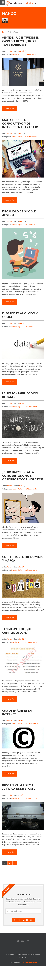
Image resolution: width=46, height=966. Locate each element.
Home (4, 32)
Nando (9, 51)
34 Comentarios (31, 54)
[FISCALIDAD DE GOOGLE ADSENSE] (23, 253)
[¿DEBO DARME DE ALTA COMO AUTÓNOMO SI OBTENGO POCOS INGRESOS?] (23, 508)
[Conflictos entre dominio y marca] (23, 583)
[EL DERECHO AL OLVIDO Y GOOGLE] (23, 344)
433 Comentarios (31, 489)
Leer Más (9, 108)
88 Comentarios (31, 225)
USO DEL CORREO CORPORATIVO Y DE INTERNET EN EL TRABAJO (20, 123)
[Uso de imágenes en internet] (23, 736)
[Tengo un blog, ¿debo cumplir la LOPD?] (23, 661)
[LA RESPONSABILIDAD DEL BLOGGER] (23, 424)
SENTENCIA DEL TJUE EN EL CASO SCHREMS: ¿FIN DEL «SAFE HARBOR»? (20, 41)
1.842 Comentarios (31, 724)
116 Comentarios (31, 407)
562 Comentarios (31, 570)
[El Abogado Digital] (23, 3)
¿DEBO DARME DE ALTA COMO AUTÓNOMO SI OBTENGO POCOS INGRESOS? (22, 475)
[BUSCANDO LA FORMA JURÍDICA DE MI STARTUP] (23, 816)
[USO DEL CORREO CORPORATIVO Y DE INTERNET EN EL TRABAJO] (23, 159)
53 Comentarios (31, 137)
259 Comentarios (31, 642)
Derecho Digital (16, 54)
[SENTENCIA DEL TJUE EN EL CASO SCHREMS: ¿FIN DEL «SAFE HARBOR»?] (23, 72)
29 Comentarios (31, 326)
